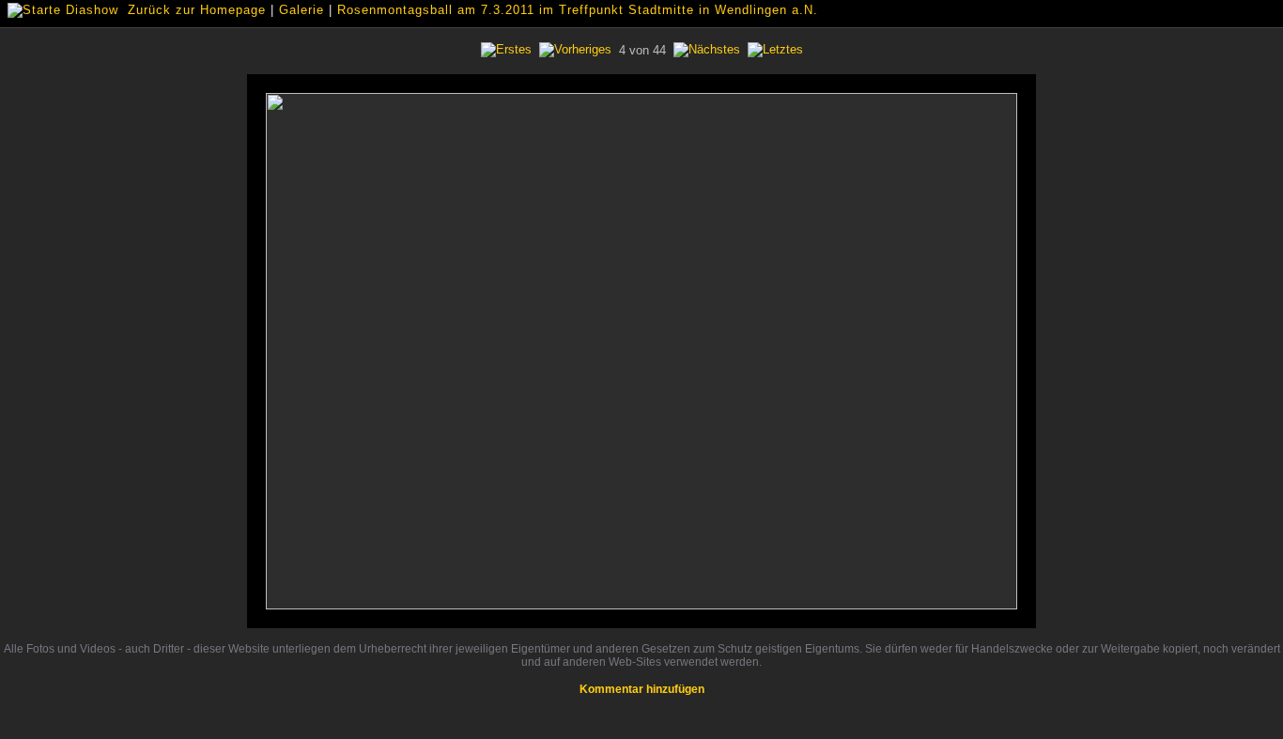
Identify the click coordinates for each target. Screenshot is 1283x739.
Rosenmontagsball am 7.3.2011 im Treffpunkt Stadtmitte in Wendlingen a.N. (577, 10)
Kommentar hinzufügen (642, 689)
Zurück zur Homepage (197, 10)
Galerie (301, 10)
